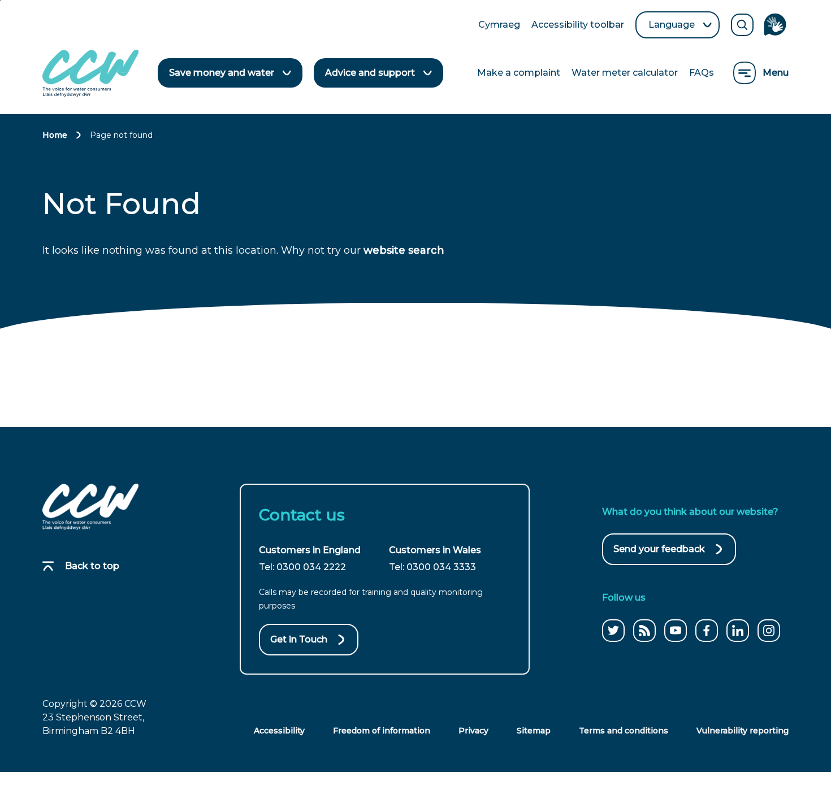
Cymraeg (499, 25)
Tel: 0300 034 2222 (302, 567)
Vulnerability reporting (742, 731)
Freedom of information (381, 731)
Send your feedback (659, 554)
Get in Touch (298, 639)
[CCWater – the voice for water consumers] (90, 507)
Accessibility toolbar (577, 25)
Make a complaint (518, 72)
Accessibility (279, 731)
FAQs (701, 72)
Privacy (473, 731)
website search (403, 250)
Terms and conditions (623, 731)
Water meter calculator (625, 72)
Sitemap (534, 731)
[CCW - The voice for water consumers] (90, 73)
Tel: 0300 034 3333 (432, 567)
